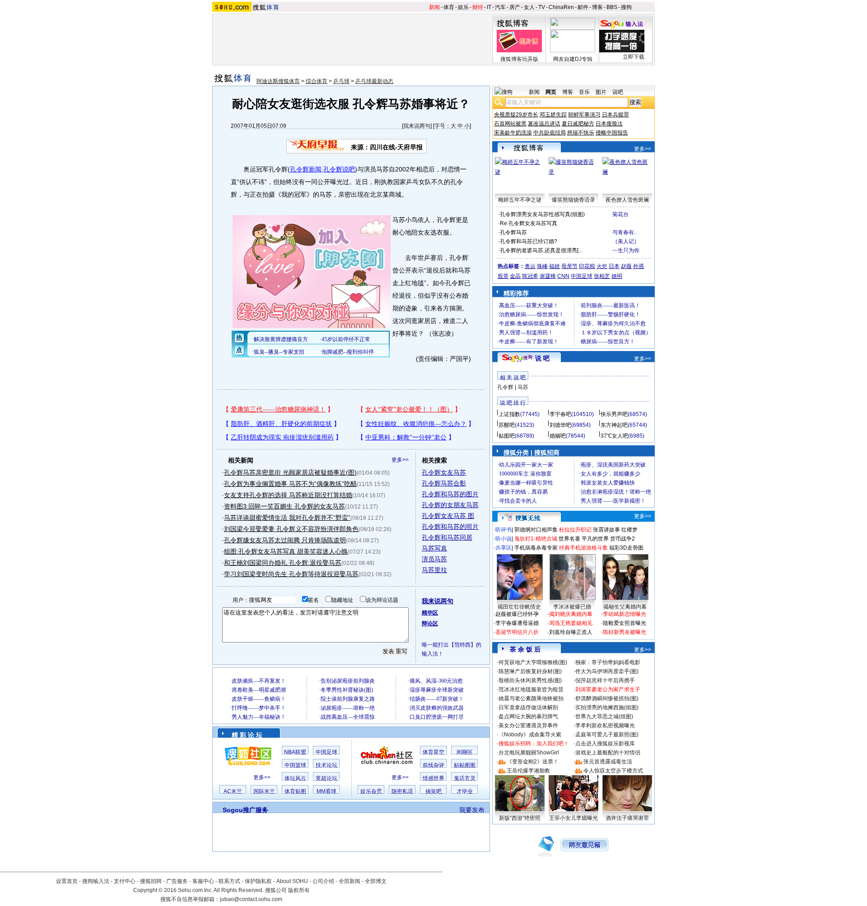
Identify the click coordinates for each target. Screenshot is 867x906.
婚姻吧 (558, 436)
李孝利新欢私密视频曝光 (605, 725)
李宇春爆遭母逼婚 (517, 623)
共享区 (503, 548)
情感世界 (433, 778)
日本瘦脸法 (609, 123)
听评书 (503, 530)
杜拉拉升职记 (575, 530)
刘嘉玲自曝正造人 (570, 632)
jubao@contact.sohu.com (251, 899)
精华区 (430, 613)
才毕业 (465, 791)
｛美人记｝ (625, 241)
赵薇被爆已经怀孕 (517, 614)
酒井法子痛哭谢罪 (627, 818)
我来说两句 (416, 126)
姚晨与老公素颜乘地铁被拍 (531, 698)
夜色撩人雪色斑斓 (627, 200)
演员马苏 (434, 559)
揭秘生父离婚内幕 (625, 607)
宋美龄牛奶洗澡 (513, 132)
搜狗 (626, 7)
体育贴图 (295, 791)
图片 (601, 92)
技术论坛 (326, 765)
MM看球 (326, 791)
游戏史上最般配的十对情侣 (607, 752)
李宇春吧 (560, 414)
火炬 (602, 266)
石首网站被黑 (510, 123)
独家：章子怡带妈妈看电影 (607, 662)
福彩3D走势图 (626, 548)
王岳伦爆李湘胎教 (528, 770)
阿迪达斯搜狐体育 (278, 81)
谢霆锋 (548, 276)
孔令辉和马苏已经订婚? (528, 241)
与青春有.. (624, 232)
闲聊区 (465, 752)
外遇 (638, 266)
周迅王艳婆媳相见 (570, 623)
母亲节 (569, 266)
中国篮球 (295, 765)
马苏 (522, 387)
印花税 (587, 266)
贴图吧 (507, 436)
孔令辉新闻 (306, 169)
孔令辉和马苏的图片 (450, 494)
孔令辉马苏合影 (444, 483)
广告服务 (177, 881)
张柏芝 (602, 276)
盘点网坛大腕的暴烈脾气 (528, 716)
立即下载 (633, 57)
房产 (514, 7)
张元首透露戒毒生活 (607, 761)
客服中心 (203, 881)
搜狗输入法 (95, 881)
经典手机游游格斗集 (583, 548)
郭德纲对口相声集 (536, 530)
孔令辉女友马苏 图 (448, 515)
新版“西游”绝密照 (520, 818)
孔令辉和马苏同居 (447, 537)
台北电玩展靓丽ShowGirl (529, 752)
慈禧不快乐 (580, 132)
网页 (550, 92)
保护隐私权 (258, 881)
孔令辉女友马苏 (444, 472)
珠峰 (542, 266)
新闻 (434, 7)
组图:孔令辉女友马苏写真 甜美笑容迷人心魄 (286, 551)
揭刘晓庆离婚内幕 (570, 614)
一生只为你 (625, 250)
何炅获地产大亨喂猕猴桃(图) (533, 662)
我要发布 (472, 810)
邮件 (583, 7)
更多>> (400, 460)
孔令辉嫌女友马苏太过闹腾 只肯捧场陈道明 (285, 540)
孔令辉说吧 (339, 169)
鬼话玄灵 (464, 778)
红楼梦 (629, 530)
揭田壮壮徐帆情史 (519, 607)
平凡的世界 (595, 539)
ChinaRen (561, 7)
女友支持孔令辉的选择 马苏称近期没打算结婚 (288, 495)
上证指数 (509, 414)
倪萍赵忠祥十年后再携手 (605, 680)
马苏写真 (434, 548)
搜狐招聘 (151, 881)
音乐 (584, 92)
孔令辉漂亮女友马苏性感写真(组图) (542, 214)
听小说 (503, 539)
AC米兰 (233, 791)
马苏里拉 (434, 569)
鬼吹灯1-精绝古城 (535, 539)
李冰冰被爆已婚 (572, 607)
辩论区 (430, 623)
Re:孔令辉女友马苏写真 (528, 223)
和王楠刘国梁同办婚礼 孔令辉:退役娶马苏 (282, 562)
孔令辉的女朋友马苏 (450, 504)
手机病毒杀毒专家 (536, 548)
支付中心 (124, 881)
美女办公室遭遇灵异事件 (528, 725)
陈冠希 (530, 276)
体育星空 (433, 752)
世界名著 (569, 539)
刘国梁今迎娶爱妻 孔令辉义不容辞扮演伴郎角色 (291, 528)
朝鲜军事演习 (584, 114)
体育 (448, 7)
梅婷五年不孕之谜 (519, 200)
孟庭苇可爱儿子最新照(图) (607, 734)
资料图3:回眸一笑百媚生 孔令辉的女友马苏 (284, 506)
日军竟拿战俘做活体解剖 (528, 707)
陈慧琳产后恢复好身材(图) (530, 671)
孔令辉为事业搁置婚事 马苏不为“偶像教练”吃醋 (290, 483)
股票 (503, 276)
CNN (563, 276)
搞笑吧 (433, 791)
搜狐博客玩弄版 (519, 59)
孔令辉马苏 (513, 232)
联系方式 (229, 881)
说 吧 (542, 358)
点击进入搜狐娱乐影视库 (605, 743)
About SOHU (292, 881)
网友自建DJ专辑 (572, 59)
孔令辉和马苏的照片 (450, 526)
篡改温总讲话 (544, 123)
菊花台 (620, 214)
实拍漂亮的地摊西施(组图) (607, 707)
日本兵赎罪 (615, 114)
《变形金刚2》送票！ (533, 761)
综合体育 (316, 81)
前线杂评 (433, 765)
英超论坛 (326, 778)
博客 (597, 7)
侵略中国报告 (612, 132)
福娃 (554, 266)
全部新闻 (349, 881)
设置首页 (67, 881)
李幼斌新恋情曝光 (624, 614)
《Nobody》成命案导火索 (530, 734)
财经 (477, 7)
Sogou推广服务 (245, 810)
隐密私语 (402, 791)
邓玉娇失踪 (553, 114)
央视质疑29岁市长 (516, 114)
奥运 (530, 266)
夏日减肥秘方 (578, 123)
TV (541, 7)
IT (489, 7)
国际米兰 (264, 791)
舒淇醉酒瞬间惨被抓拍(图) (607, 698)
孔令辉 (505, 387)
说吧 (617, 92)
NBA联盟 (295, 752)
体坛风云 (295, 778)
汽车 (500, 7)
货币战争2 (622, 539)
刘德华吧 (560, 425)
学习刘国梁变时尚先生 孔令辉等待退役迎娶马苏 (291, 574)
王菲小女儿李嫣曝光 (573, 818)
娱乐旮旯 (371, 791)
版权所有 (299, 890)
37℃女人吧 (614, 436)
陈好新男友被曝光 (624, 632)
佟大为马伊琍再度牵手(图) (607, 671)
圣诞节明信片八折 (517, 632)
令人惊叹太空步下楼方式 (613, 770)
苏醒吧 (507, 425)
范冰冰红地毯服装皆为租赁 (531, 689)
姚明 (616, 276)
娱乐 (463, 7)
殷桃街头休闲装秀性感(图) (530, 680)
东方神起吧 (614, 425)
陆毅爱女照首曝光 (624, 623)
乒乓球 (341, 81)
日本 (614, 266)
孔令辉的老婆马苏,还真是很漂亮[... (541, 250)
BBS (611, 7)
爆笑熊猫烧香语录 (573, 200)
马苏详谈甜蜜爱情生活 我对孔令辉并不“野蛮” (287, 517)
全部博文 (376, 881)
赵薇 (626, 266)
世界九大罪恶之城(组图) (604, 716)
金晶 (515, 276)
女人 (529, 7)
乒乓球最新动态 (374, 81)
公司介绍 (323, 881)
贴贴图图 (464, 765)
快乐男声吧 (614, 414)
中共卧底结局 (549, 132)
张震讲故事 (606, 530)
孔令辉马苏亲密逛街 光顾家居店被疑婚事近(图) (290, 472)
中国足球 (326, 752)
